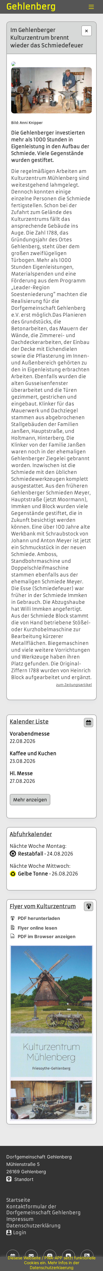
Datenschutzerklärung (33, 1226)
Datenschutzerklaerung (52, 1267)
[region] (51, 1264)
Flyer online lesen (37, 928)
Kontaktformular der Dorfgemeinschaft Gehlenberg (43, 1209)
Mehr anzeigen (30, 799)
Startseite (18, 1200)
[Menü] (91, 6)
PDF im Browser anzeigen (47, 936)
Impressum (19, 1219)
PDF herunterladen (39, 918)
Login (19, 1232)
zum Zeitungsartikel (74, 685)
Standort (22, 1179)
